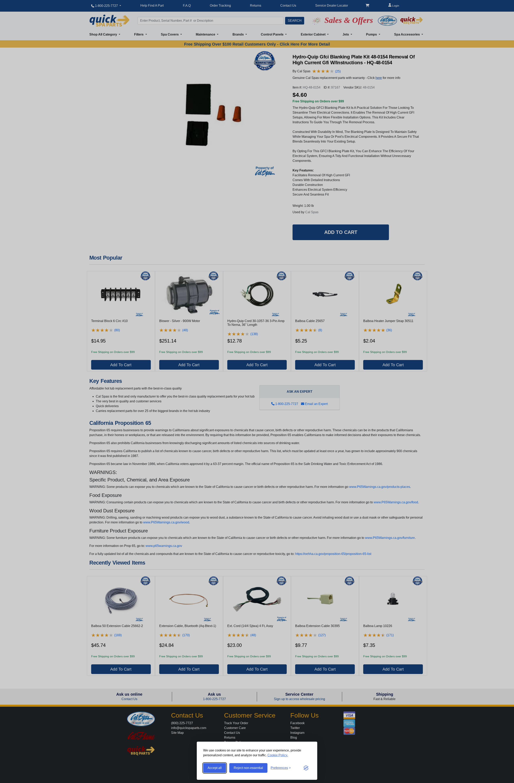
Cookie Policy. (277, 755)
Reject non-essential (248, 768)
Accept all (215, 768)
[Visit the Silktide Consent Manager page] (306, 768)
